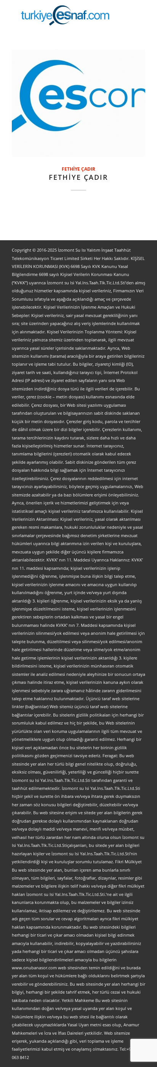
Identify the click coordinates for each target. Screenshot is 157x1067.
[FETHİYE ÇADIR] (78, 103)
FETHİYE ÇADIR (78, 169)
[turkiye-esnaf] (65, 15)
